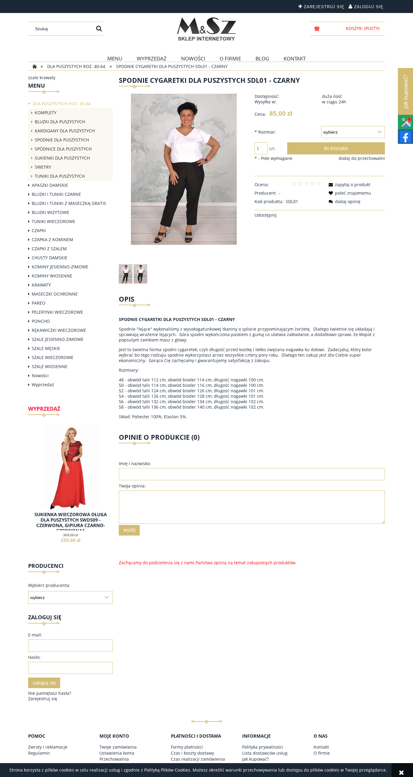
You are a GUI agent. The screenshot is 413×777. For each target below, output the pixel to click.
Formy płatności (187, 747)
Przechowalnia (114, 759)
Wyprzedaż (43, 384)
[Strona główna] (206, 29)
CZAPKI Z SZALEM (49, 248)
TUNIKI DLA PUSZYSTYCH (60, 176)
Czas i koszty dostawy (192, 753)
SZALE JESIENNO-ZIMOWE (57, 339)
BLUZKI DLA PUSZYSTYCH (60, 122)
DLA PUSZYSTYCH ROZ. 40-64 (62, 103)
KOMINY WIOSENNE (52, 276)
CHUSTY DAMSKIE (49, 258)
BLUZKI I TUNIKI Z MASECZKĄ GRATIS (69, 203)
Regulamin (39, 753)
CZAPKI (39, 230)
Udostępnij (266, 215)
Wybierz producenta (48, 585)
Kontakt (321, 747)
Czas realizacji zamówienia (198, 759)
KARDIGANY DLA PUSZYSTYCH (65, 131)
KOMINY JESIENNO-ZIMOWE (60, 267)
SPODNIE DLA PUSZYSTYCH (62, 140)
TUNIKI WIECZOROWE (53, 221)
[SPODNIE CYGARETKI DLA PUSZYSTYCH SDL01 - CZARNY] (125, 273)
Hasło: (34, 657)
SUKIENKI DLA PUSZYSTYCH (62, 158)
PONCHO (41, 321)
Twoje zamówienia (118, 747)
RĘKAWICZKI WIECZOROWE (59, 330)
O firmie (322, 753)
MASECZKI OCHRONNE (55, 294)
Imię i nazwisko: (135, 463)
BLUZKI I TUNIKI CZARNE (56, 194)
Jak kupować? (255, 759)
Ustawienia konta (116, 753)
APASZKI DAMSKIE (50, 185)
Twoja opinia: (132, 486)
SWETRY (43, 167)
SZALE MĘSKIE (46, 348)
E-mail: (35, 635)
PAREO (38, 303)
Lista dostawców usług (265, 753)
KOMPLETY (46, 112)
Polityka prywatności (262, 747)
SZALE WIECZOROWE (52, 357)
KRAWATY (41, 285)
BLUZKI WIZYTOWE (50, 212)
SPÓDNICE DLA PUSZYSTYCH (63, 149)
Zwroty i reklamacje (47, 747)
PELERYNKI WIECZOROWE (57, 312)
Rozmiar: (265, 132)
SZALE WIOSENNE (49, 366)
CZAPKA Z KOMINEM (52, 239)
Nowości (40, 375)
